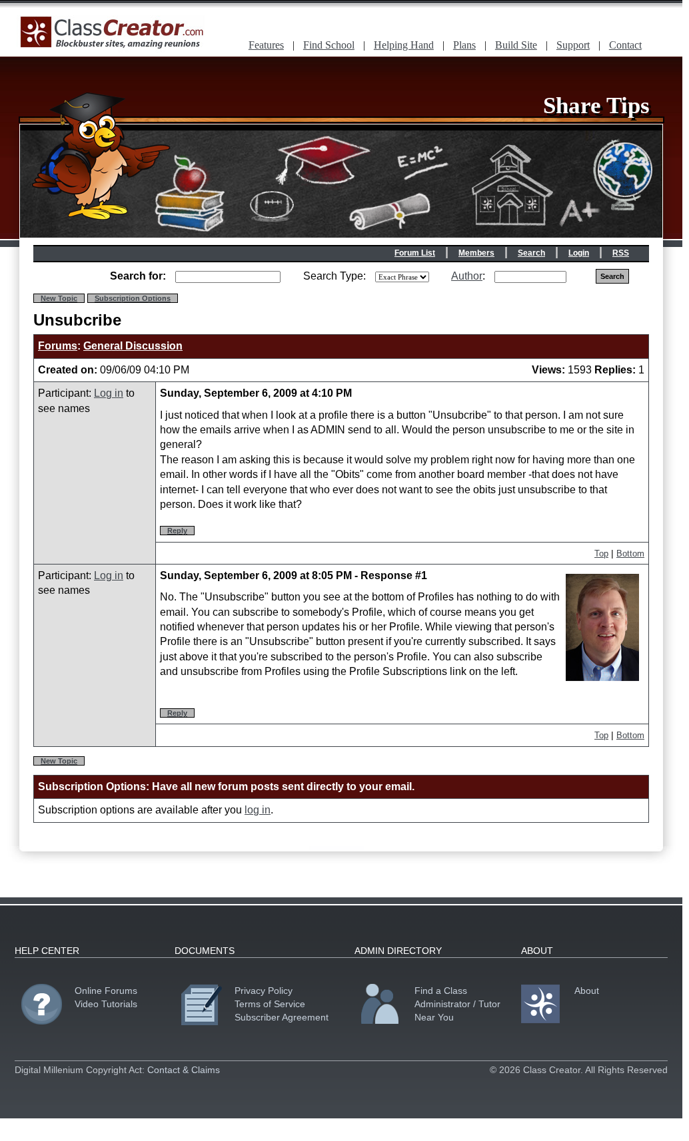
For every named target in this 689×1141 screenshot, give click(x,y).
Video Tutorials (106, 1004)
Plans (464, 45)
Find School (328, 45)
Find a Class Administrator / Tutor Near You (457, 1004)
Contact (625, 45)
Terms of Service (270, 1004)
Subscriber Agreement (282, 1017)
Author (466, 276)
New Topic (59, 298)
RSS (620, 253)
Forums (57, 345)
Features (266, 45)
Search (531, 253)
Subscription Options (133, 298)
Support (573, 45)
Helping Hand (404, 45)
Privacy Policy (264, 990)
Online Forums (106, 990)
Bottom (630, 554)
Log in (108, 393)
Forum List (414, 253)
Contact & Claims (183, 1069)
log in (258, 809)
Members (476, 253)
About (586, 990)
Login (578, 253)
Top (601, 554)
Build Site (516, 45)
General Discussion (133, 345)
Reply (177, 531)
